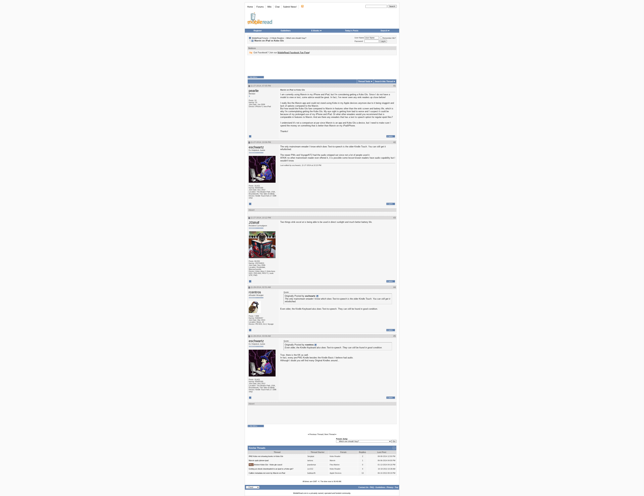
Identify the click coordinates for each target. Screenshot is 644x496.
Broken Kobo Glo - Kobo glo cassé (268, 465)
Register (258, 31)
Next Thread (330, 434)
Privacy (390, 487)
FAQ (372, 487)
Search (384, 31)
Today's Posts (351, 31)
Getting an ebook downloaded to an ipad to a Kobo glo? (271, 469)
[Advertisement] (322, 65)
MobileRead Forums (260, 38)
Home (250, 7)
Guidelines (286, 31)
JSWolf (254, 222)
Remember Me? (389, 38)
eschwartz (256, 147)
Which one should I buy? (296, 38)
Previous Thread (316, 434)
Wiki (269, 7)
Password (359, 41)
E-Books (315, 31)
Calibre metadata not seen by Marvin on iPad (267, 473)
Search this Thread (384, 81)
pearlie (254, 91)
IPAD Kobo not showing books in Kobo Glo (266, 456)
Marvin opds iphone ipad (259, 460)
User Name (359, 38)
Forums (260, 7)
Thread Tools (364, 81)
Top (396, 487)
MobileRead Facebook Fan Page (293, 52)
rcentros (255, 292)
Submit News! (290, 7)
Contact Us (363, 487)
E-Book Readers (277, 38)
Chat (277, 7)
